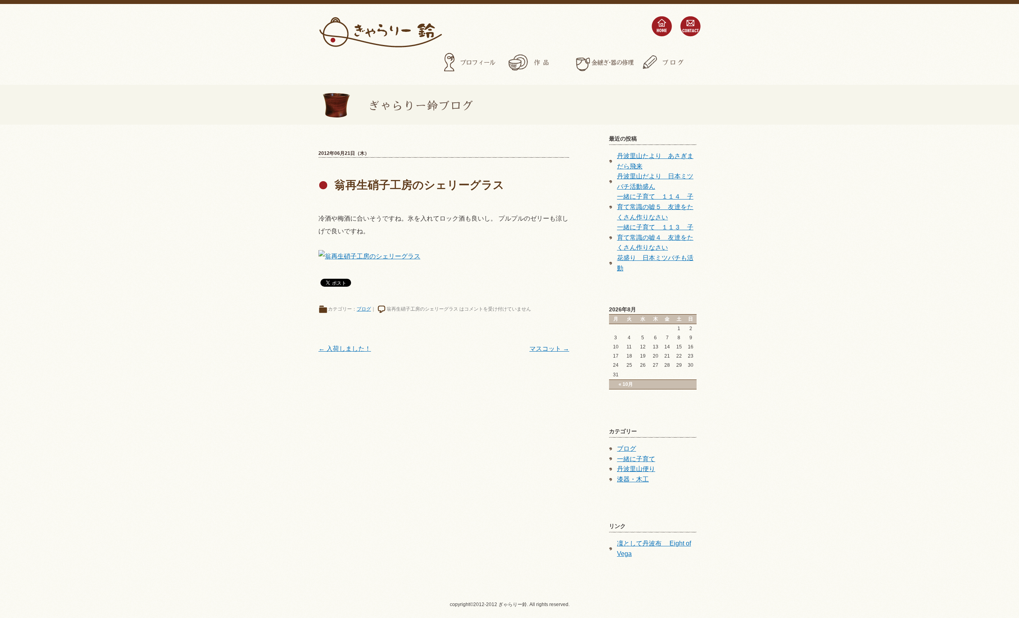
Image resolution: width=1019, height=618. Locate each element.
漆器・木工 (633, 479)
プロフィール (470, 62)
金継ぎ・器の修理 (604, 62)
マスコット (549, 348)
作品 (537, 62)
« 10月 (626, 384)
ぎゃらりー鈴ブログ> (395, 105)
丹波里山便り (636, 468)
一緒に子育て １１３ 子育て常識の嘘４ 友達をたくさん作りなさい (655, 237)
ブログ (671, 62)
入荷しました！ (344, 348)
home (661, 26)
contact (690, 26)
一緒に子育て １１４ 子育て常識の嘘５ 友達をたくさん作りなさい (655, 206)
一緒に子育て (636, 459)
